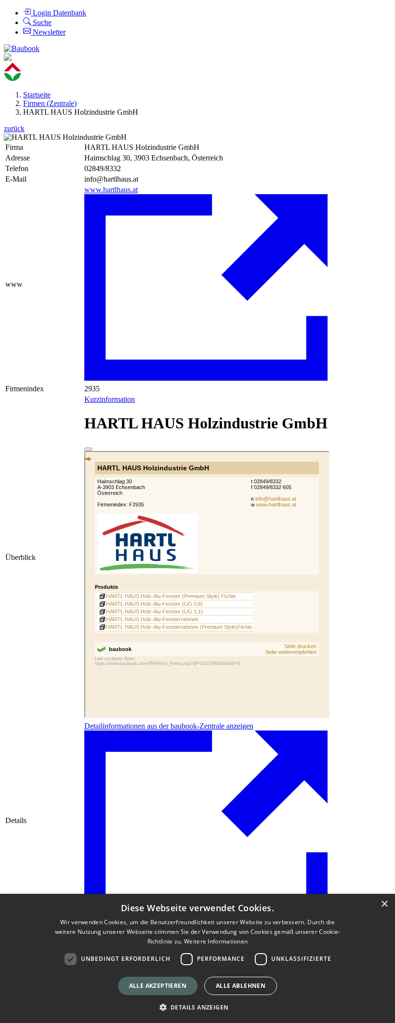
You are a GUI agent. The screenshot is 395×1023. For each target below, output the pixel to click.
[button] (198, 1006)
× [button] (384, 904)
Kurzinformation (109, 399)
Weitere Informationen (216, 941)
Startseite (37, 95)
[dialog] (197, 958)
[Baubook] (22, 48)
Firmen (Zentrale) (50, 103)
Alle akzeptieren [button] (157, 986)
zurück (14, 128)
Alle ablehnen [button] (240, 986)
